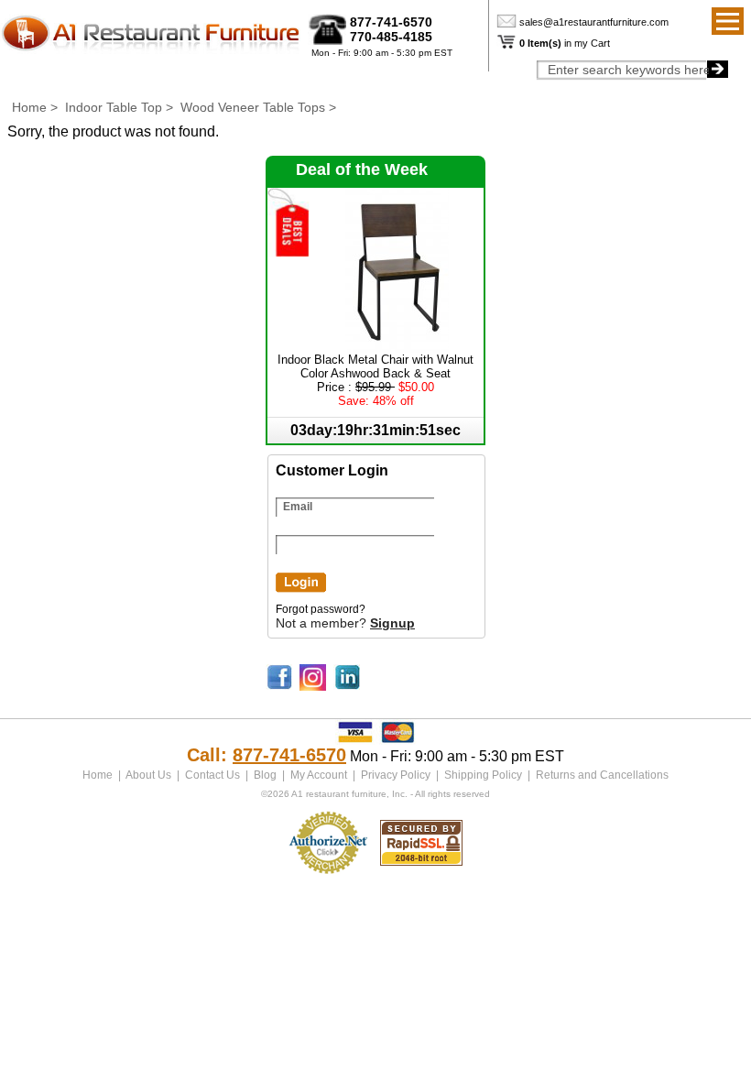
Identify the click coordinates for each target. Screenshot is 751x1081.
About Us (148, 775)
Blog (265, 775)
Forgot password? (320, 609)
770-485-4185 (391, 36)
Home (29, 107)
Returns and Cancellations (602, 775)
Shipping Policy (483, 775)
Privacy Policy (395, 775)
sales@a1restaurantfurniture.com (594, 21)
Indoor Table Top (113, 107)
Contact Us (212, 775)
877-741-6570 (391, 22)
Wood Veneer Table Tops (252, 107)
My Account (318, 775)
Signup (392, 623)
